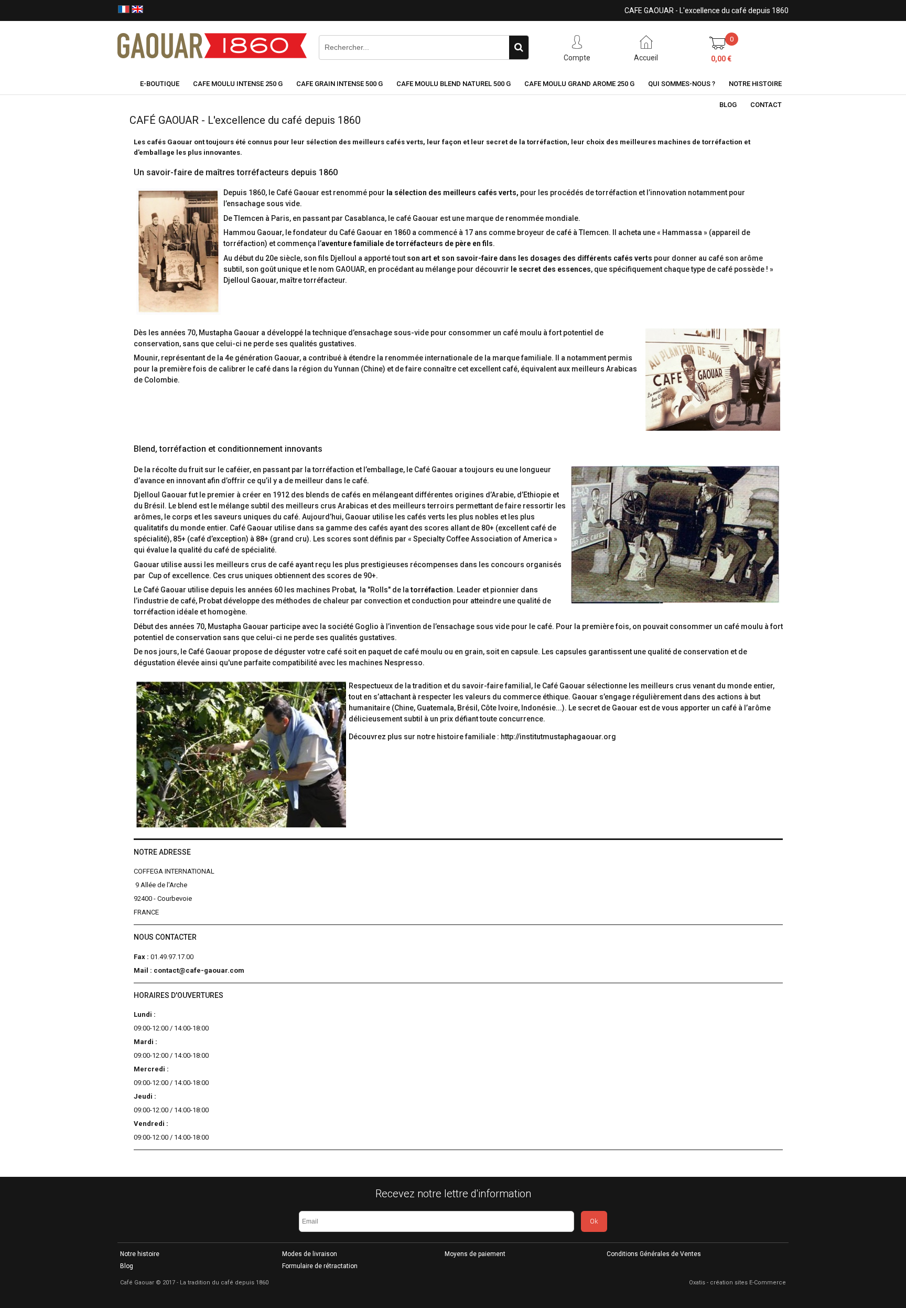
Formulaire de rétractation (320, 1266)
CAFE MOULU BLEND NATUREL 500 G (453, 84)
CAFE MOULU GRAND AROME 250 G (579, 84)
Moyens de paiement (475, 1254)
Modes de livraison (309, 1254)
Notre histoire (755, 84)
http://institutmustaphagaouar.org (558, 736)
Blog (728, 105)
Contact (766, 105)
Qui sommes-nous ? (681, 84)
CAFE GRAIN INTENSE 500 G (339, 84)
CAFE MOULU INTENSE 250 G (238, 84)
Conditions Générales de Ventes (654, 1254)
